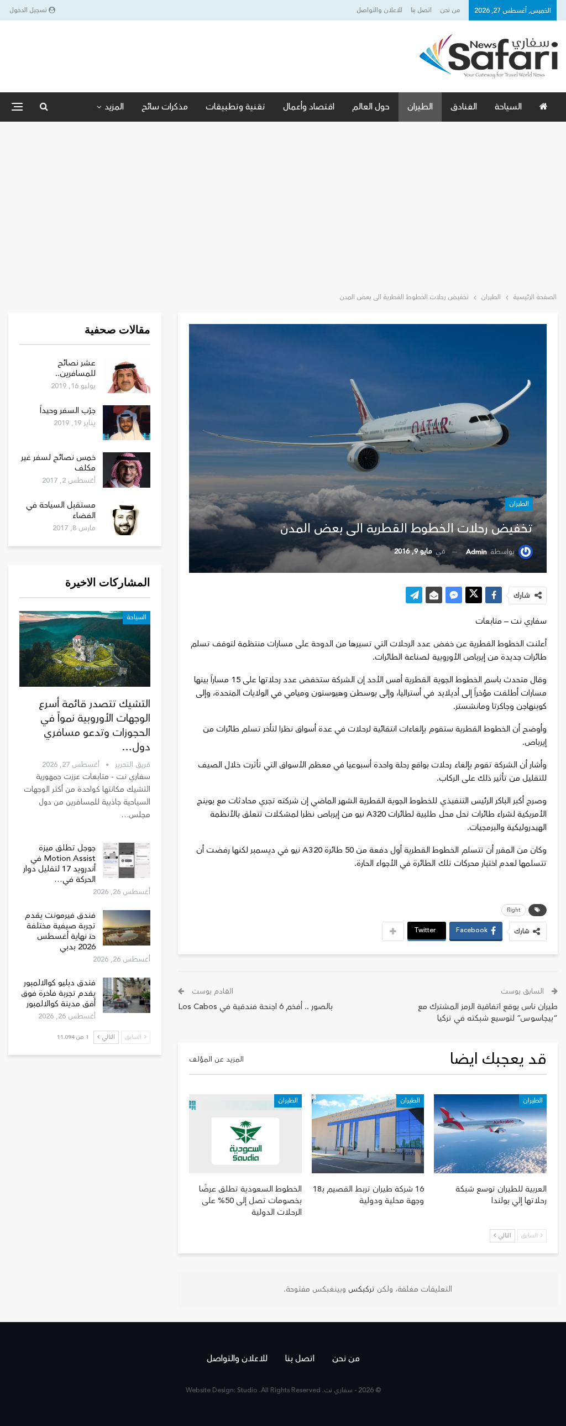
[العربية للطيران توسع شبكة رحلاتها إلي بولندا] (490, 1133)
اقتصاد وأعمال (308, 106)
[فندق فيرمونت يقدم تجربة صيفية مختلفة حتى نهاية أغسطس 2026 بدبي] (126, 928)
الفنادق (463, 106)
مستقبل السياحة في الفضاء (61, 510)
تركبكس (360, 1289)
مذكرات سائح (165, 106)
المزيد (114, 106)
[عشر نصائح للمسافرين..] (126, 375)
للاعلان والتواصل (379, 10)
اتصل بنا (421, 10)
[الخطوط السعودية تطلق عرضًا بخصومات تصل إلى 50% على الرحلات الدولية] (245, 1133)
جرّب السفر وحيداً (68, 410)
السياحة (508, 106)
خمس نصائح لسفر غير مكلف (58, 462)
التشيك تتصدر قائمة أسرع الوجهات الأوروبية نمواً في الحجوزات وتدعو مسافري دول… (94, 725)
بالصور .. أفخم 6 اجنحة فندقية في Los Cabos (255, 1006)
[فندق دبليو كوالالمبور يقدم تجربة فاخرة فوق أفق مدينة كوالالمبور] (126, 995)
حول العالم (371, 106)
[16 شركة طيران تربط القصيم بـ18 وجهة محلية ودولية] (368, 1133)
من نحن (450, 10)
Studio (247, 1390)
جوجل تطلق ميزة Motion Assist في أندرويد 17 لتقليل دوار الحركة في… (59, 864)
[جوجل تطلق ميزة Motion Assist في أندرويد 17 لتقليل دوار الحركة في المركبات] (126, 860)
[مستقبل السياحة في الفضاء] (126, 517)
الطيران (420, 106)
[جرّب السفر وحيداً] (126, 423)
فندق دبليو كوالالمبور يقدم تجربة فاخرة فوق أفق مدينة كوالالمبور (58, 993)
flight (514, 910)
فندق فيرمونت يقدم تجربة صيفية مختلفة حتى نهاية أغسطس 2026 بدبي (60, 931)
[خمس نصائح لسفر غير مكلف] (126, 470)
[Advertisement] (283, 204)
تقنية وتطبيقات (235, 106)
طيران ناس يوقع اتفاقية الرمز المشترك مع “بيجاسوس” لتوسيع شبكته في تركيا (488, 1012)
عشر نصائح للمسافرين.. (75, 368)
